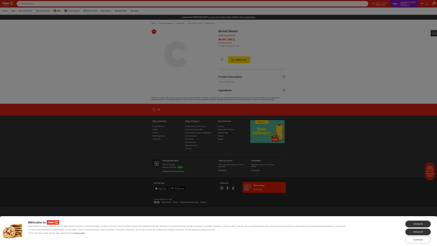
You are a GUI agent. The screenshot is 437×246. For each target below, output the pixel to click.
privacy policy (79, 233)
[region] (218, 231)
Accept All (418, 224)
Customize (418, 240)
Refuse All (418, 232)
